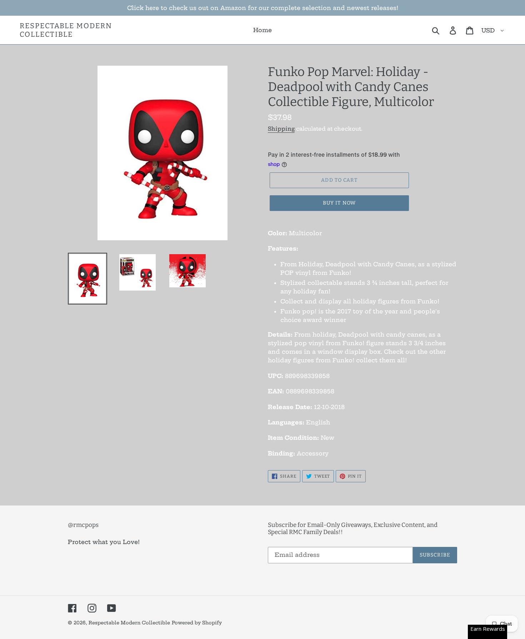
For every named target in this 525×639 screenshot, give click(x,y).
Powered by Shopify (197, 622)
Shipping (281, 128)
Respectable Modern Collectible (66, 30)
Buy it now (339, 203)
